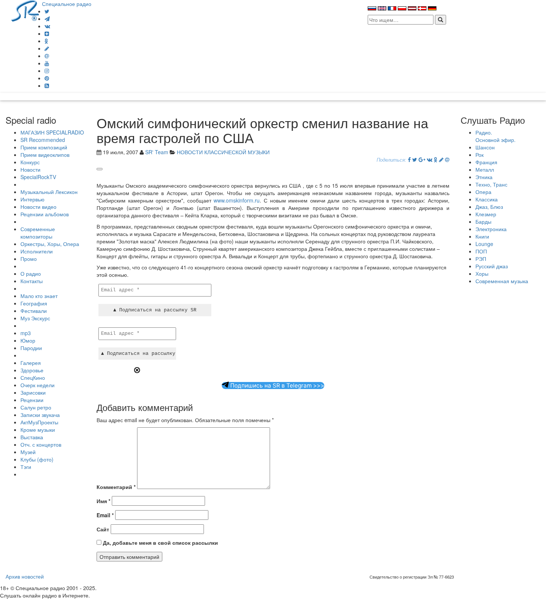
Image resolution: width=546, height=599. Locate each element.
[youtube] (47, 63)
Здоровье (31, 370)
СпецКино (32, 377)
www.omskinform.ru (237, 200)
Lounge (484, 243)
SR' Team (156, 152)
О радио (30, 273)
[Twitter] (47, 11)
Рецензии (31, 400)
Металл (484, 169)
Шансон (485, 147)
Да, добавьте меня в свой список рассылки (159, 542)
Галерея (30, 362)
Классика (486, 199)
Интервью (32, 199)
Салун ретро (35, 407)
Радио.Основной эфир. (495, 136)
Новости (30, 169)
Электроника (491, 229)
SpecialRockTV (38, 177)
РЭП (480, 258)
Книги (482, 236)
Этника (484, 177)
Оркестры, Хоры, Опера (49, 243)
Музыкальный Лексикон (49, 191)
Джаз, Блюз (489, 206)
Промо (28, 258)
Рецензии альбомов (44, 214)
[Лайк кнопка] (100, 169)
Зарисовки (33, 392)
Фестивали (33, 310)
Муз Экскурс (35, 318)
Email (105, 515)
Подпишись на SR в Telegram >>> (276, 385)
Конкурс (30, 162)
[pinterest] (47, 78)
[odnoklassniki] (46, 41)
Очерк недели (37, 385)
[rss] (47, 85)
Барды (483, 221)
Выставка (31, 437)
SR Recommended (42, 139)
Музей (28, 452)
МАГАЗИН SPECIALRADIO (52, 132)
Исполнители (36, 251)
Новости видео (38, 206)
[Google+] (422, 159)
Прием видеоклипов (44, 154)
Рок (479, 154)
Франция (486, 162)
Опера (483, 191)
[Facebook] (409, 159)
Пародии (31, 348)
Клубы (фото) (36, 459)
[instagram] (47, 70)
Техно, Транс (491, 184)
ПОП (481, 251)
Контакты (31, 281)
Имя (103, 501)
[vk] (47, 26)
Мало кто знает (39, 296)
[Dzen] (47, 33)
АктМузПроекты (39, 422)
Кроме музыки (37, 429)
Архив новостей (25, 576)
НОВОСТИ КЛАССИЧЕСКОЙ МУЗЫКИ (223, 152)
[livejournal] (47, 48)
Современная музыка (501, 281)
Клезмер (485, 214)
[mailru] (47, 55)
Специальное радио (66, 3)
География (33, 303)
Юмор (27, 340)
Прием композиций (43, 147)
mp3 (25, 333)
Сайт (103, 529)
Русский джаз (491, 266)
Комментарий (116, 486)
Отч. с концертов (40, 444)
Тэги (25, 466)
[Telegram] (47, 18)
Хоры (481, 273)
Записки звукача (40, 414)
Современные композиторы (37, 232)
